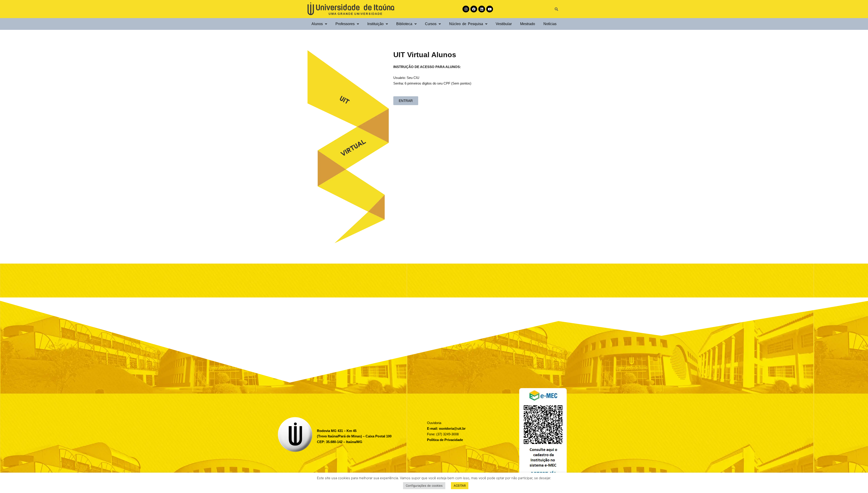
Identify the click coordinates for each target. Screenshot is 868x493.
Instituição (375, 24)
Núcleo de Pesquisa (466, 24)
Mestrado (527, 24)
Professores (345, 24)
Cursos (430, 24)
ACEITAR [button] (460, 485)
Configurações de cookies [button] (424, 485)
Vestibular (504, 24)
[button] (319, 23)
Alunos (317, 24)
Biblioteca (404, 24)
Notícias (550, 24)
